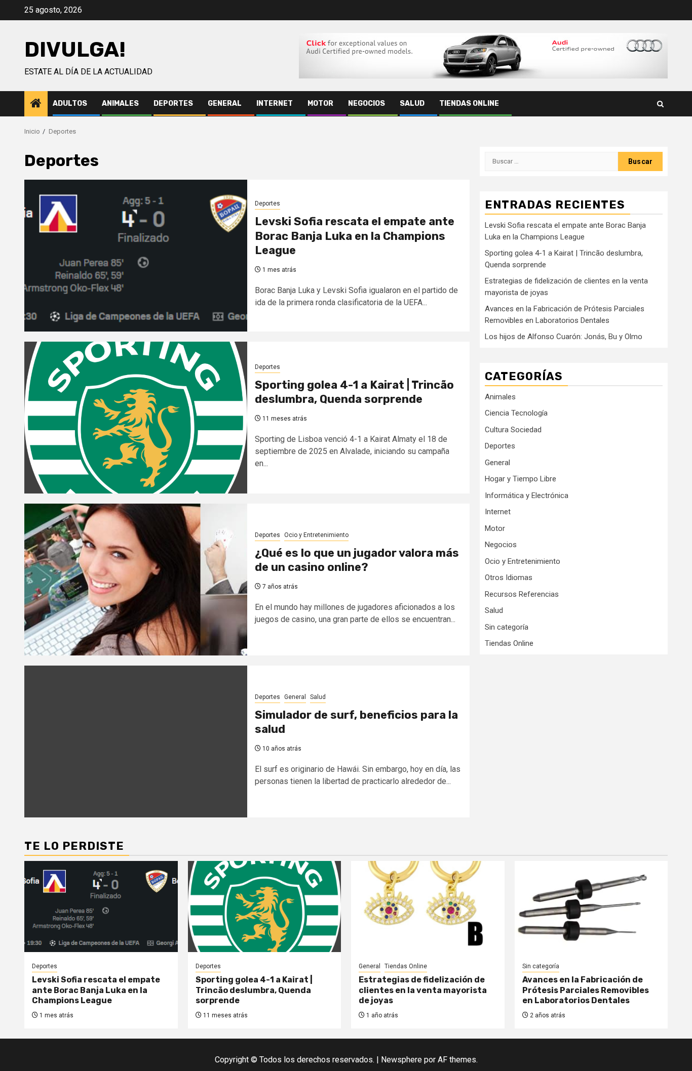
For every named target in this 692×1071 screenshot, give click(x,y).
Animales (120, 103)
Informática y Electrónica (526, 495)
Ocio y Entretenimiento (316, 535)
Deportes (173, 103)
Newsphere (401, 1059)
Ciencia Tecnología (516, 413)
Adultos (70, 103)
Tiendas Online (469, 103)
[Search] (660, 104)
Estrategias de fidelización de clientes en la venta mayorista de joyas (423, 990)
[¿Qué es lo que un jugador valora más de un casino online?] (135, 579)
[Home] (36, 104)
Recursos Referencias (522, 593)
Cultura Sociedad (513, 429)
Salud (412, 103)
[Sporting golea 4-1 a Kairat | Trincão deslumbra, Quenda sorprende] (135, 417)
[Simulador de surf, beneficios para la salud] (135, 741)
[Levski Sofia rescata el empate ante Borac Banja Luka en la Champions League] (135, 256)
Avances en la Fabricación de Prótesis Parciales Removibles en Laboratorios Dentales (585, 990)
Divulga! (75, 49)
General (225, 103)
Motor (320, 103)
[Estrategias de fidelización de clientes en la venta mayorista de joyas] (428, 906)
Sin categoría (506, 626)
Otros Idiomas (508, 577)
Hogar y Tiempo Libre (520, 478)
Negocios (366, 103)
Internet (274, 103)
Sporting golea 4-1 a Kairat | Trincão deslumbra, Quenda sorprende (354, 392)
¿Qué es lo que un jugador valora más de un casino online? (357, 560)
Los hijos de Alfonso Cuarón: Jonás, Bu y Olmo (563, 336)
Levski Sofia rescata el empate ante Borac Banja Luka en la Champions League (354, 236)
